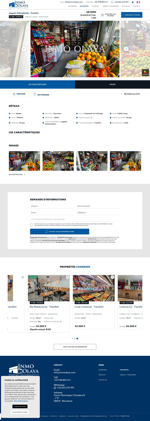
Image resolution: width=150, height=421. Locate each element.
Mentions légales (40, 416)
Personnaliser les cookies (19, 412)
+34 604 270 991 (65, 387)
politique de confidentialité (99, 224)
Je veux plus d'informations (61, 231)
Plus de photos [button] (16, 174)
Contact (136, 6)
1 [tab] (72, 338)
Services (95, 6)
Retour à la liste (132, 94)
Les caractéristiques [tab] (38, 84)
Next (126, 49)
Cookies (62, 416)
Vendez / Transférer (111, 6)
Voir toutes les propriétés (75, 347)
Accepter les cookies (20, 406)
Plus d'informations (21, 401)
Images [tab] (112, 84)
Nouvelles (126, 6)
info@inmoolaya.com (74, 2)
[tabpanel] (30, 303)
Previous (24, 49)
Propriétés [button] (84, 6)
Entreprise (72, 6)
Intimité (53, 416)
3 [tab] (77, 338)
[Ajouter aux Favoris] (49, 277)
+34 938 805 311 (101, 2)
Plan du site (73, 416)
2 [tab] (74, 338)
